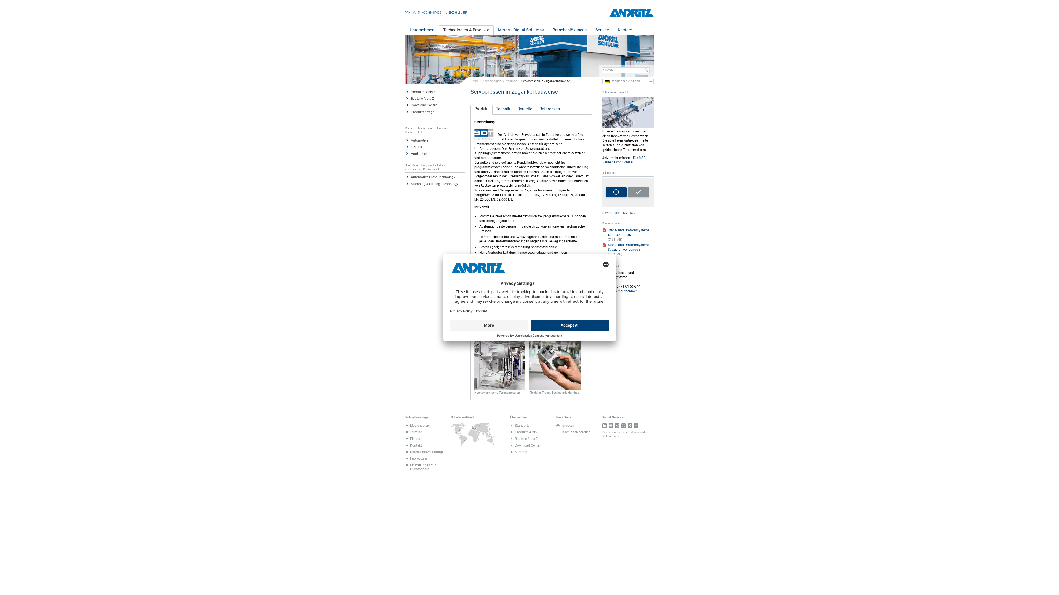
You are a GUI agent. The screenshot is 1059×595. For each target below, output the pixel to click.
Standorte (522, 426)
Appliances (419, 154)
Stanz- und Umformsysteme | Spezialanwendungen (629, 247)
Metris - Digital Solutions (521, 30)
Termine (416, 432)
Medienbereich (421, 426)
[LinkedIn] (604, 425)
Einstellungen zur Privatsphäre (423, 467)
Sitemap (521, 452)
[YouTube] (611, 425)
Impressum (418, 459)
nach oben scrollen (576, 432)
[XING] (630, 425)
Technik (503, 108)
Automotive (419, 140)
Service (602, 30)
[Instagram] (617, 425)
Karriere (625, 30)
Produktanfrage (422, 112)
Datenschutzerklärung (426, 452)
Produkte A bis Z (423, 92)
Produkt (481, 108)
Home (474, 81)
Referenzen (549, 108)
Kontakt (416, 445)
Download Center (424, 105)
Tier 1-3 (416, 147)
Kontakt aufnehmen (623, 291)
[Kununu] (636, 425)
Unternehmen (422, 30)
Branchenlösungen (570, 30)
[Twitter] (623, 425)
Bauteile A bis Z (422, 99)
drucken (568, 426)
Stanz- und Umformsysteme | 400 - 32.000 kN (629, 232)
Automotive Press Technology (433, 177)
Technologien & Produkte (466, 30)
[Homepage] (631, 13)
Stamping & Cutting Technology (434, 184)
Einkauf (415, 439)
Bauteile (524, 108)
